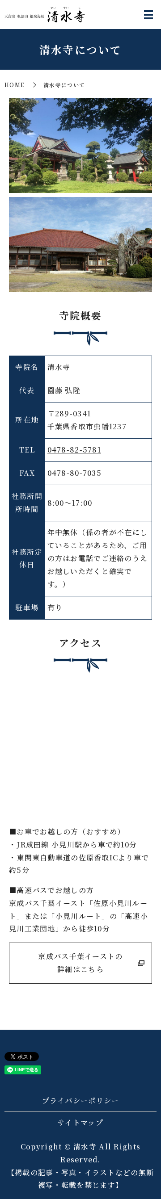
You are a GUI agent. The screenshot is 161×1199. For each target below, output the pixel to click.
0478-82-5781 (74, 449)
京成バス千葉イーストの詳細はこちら (80, 962)
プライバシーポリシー (80, 1100)
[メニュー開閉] (148, 14)
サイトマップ (80, 1122)
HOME (14, 84)
